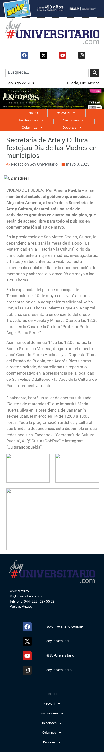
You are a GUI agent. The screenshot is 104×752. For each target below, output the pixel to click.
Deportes (69, 127)
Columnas (29, 127)
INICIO (33, 113)
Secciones (71, 120)
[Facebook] (24, 55)
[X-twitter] (43, 55)
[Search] (94, 73)
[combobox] (47, 73)
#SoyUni (63, 113)
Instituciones (28, 120)
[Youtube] (62, 55)
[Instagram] (81, 55)
